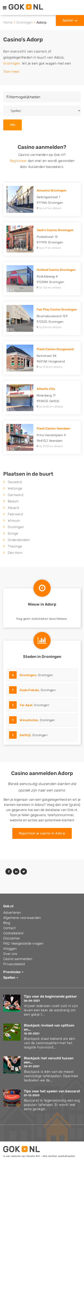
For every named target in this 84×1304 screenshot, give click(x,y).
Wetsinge (15, 488)
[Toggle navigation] (4, 8)
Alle (12, 125)
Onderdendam (19, 540)
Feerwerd (15, 514)
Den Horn (15, 553)
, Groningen (32, 675)
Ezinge (13, 533)
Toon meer (11, 71)
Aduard (13, 508)
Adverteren (12, 913)
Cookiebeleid (13, 933)
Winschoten (29, 720)
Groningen (24, 22)
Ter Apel (26, 705)
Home (7, 22)
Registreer (18, 161)
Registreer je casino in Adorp (42, 833)
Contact (9, 928)
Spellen (67, 20)
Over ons (10, 954)
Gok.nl (8, 906)
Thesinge (15, 546)
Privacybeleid (14, 964)
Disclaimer (11, 938)
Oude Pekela (29, 690)
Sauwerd (15, 482)
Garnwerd (15, 495)
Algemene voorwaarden (22, 918)
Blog (6, 923)
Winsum (14, 521)
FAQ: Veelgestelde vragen (23, 943)
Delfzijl (25, 735)
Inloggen (10, 949)
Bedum (13, 501)
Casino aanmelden (17, 959)
